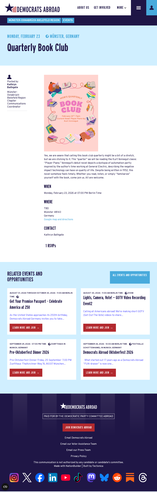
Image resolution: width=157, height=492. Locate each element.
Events (68, 20)
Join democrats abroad (78, 427)
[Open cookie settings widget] (5, 486)
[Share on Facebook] (3, 461)
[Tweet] (3, 468)
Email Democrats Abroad (78, 437)
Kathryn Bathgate (12, 86)
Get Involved (102, 8)
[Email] (3, 480)
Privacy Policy (78, 456)
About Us (83, 8)
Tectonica (97, 466)
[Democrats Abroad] (32, 8)
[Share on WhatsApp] (3, 474)
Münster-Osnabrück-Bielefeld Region (34, 20)
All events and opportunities (130, 275)
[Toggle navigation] (138, 7)
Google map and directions (58, 219)
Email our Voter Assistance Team (78, 444)
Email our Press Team (78, 450)
